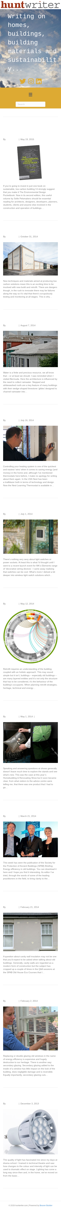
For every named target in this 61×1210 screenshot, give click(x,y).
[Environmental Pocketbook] (30, 162)
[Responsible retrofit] (30, 636)
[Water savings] (30, 348)
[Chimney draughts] (30, 742)
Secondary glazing (22, 994)
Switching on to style (24, 507)
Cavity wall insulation (25, 900)
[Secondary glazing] (30, 1028)
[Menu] (30, 94)
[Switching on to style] (30, 536)
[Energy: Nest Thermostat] (30, 443)
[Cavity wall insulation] (30, 931)
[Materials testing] (30, 258)
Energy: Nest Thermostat (29, 413)
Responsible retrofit (23, 597)
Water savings (18, 318)
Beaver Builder (46, 1205)
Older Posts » (51, 1196)
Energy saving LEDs (24, 1097)
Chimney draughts (22, 710)
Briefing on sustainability (28, 809)
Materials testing (20, 230)
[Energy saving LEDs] (30, 1131)
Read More (8, 212)
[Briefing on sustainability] (30, 839)
